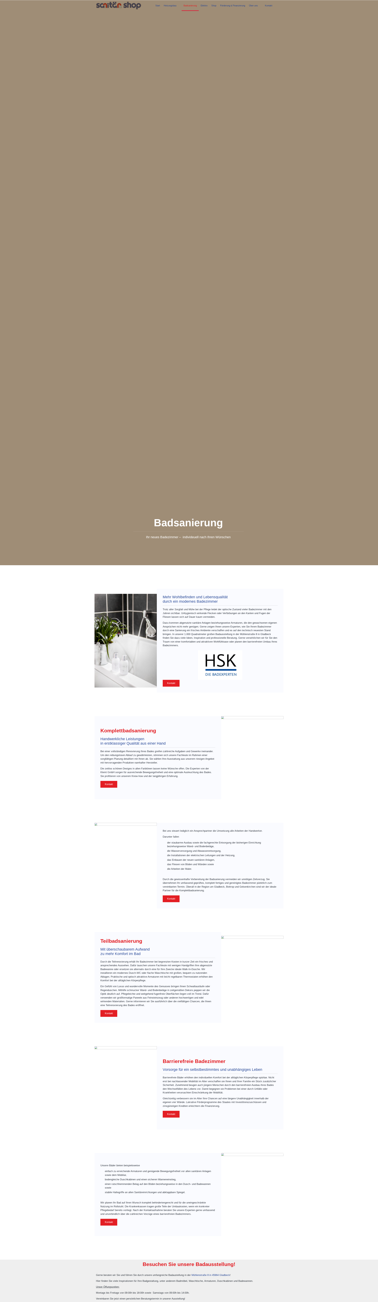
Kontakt (268, 5)
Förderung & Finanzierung (232, 5)
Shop (213, 5)
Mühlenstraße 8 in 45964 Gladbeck (211, 1275)
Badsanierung (190, 5)
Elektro (204, 5)
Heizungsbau (170, 5)
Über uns (253, 5)
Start (157, 5)
